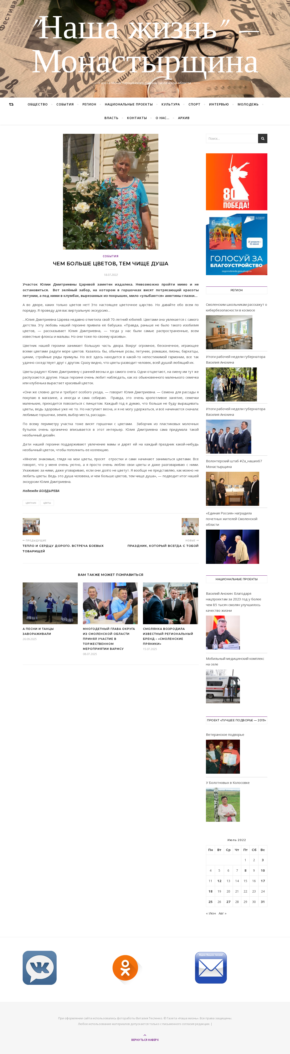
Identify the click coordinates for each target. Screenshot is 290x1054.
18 (210, 891)
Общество (38, 104)
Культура (171, 104)
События (65, 104)
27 (228, 901)
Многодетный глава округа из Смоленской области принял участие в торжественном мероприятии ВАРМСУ (109, 638)
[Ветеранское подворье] (223, 757)
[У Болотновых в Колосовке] (223, 805)
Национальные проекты (129, 104)
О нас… (162, 118)
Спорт (194, 104)
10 (263, 870)
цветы (47, 503)
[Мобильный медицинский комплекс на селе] (223, 687)
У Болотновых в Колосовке (228, 782)
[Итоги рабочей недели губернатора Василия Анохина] (231, 384)
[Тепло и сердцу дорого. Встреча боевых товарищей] (31, 526)
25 (210, 901)
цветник (31, 503)
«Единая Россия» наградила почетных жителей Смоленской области (231, 519)
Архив (184, 118)
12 (219, 880)
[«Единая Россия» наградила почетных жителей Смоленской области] (232, 547)
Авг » (223, 913)
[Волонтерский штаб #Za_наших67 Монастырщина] (232, 489)
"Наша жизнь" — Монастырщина (145, 46)
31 (263, 901)
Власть (111, 118)
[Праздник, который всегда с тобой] (190, 526)
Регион (89, 104)
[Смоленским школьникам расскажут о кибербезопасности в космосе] (229, 332)
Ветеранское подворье (225, 734)
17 (263, 880)
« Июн (211, 913)
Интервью (219, 104)
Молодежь (248, 104)
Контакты (137, 118)
